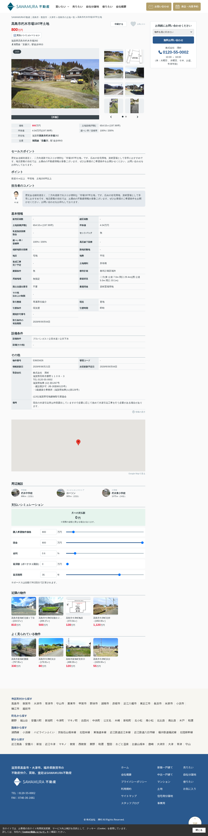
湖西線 (35, 140)
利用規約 (126, 789)
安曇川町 (36, 720)
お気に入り (141, 24)
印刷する (119, 24)
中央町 (96, 720)
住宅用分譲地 (165, 796)
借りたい (107, 6)
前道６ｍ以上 (18, 178)
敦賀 (73, 744)
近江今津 (50, 744)
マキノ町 (72, 720)
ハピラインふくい (44, 732)
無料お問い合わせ (173, 40)
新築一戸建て (165, 767)
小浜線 (27, 732)
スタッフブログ (130, 803)
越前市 (26, 708)
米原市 (169, 703)
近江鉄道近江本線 (120, 732)
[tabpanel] (124, 81)
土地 (159, 789)
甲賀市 (83, 703)
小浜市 (180, 703)
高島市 (21, 40)
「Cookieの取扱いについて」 (34, 832)
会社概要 (121, 6)
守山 (188, 744)
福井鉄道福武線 (167, 732)
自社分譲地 (92, 6)
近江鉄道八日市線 (145, 732)
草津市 (49, 703)
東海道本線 (100, 732)
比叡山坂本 (139, 744)
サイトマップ (129, 796)
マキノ (63, 744)
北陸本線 (85, 732)
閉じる (199, 830)
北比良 (161, 720)
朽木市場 (29, 40)
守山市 (60, 703)
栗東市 (71, 703)
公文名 (108, 720)
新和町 (127, 720)
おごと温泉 (122, 744)
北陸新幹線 (186, 732)
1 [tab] (123, 116)
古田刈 (85, 720)
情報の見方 (140, 412)
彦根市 (116, 703)
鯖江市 (15, 708)
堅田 (110, 744)
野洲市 (94, 703)
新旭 (39, 744)
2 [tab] (126, 116)
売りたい (77, 6)
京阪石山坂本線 (67, 732)
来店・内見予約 (189, 6)
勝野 (14, 720)
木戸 (182, 720)
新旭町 (49, 720)
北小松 (139, 720)
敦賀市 (27, 703)
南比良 (172, 720)
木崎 (118, 720)
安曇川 (44, 140)
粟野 (93, 744)
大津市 (38, 703)
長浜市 (158, 703)
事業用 (161, 803)
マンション (163, 782)
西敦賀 (82, 744)
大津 (171, 744)
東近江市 (145, 703)
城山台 (24, 720)
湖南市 (105, 703)
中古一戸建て (165, 774)
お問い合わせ (161, 6)
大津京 (161, 744)
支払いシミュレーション (28, 35)
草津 (180, 744)
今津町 (60, 720)
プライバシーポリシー (134, 782)
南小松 (150, 720)
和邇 (190, 720)
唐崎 (151, 744)
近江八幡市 (130, 703)
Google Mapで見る (137, 474)
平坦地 (30, 178)
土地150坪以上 (44, 178)
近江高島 (16, 744)
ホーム (125, 767)
